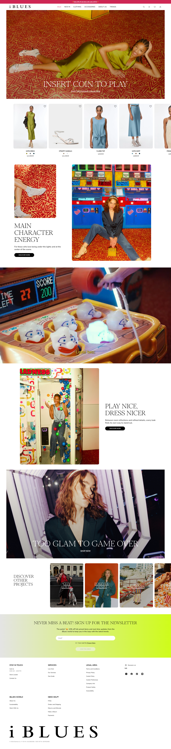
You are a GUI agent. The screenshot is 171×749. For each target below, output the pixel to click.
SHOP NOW (85, 551)
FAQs (49, 701)
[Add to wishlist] (44, 106)
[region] (85, 315)
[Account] (149, 7)
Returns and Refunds (54, 708)
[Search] (143, 7)
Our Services (52, 673)
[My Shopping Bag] (160, 7)
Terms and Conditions (93, 669)
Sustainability (14, 704)
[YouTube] (142, 673)
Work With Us (14, 708)
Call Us (12, 669)
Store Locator (14, 675)
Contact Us (13, 678)
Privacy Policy (91, 643)
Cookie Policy (90, 676)
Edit (126, 668)
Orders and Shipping (54, 704)
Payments (51, 715)
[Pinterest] (137, 673)
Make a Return (52, 712)
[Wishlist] (155, 7)
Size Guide (51, 676)
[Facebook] (131, 673)
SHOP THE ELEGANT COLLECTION (85, 91)
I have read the (86, 643)
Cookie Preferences (92, 680)
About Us (12, 701)
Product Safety (90, 687)
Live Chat (51, 669)
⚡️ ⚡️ (85, 2)
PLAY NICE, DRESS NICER (125, 409)
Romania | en (132, 665)
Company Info (90, 683)
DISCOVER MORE (24, 255)
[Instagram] (126, 673)
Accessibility (90, 691)
